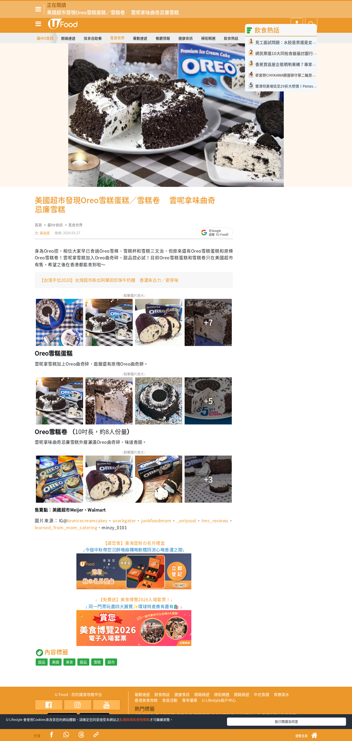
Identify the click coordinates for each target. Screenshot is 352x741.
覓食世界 (117, 37)
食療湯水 (281, 694)
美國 (55, 662)
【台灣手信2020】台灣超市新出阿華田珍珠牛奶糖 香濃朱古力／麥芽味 (109, 280)
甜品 (41, 662)
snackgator (124, 520)
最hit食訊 (55, 225)
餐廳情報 (163, 38)
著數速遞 (140, 38)
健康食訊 (185, 38)
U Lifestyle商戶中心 (219, 700)
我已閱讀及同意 (286, 721)
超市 (111, 662)
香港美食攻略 (146, 700)
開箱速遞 (68, 38)
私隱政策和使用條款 (134, 719)
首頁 (38, 225)
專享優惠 (189, 700)
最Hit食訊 (45, 38)
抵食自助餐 (93, 38)
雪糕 (97, 662)
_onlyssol (186, 520)
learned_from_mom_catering (66, 527)
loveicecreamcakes (87, 520)
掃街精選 (208, 38)
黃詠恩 (45, 232)
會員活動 (169, 700)
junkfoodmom (156, 520)
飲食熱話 (231, 38)
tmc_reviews (215, 520)
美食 (69, 662)
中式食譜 (261, 694)
